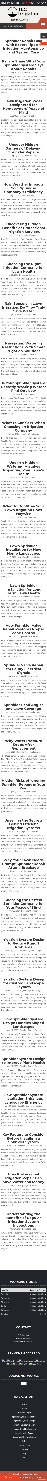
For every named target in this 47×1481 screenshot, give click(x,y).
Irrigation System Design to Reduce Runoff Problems (23, 943)
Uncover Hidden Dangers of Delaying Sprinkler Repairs (23, 148)
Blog (24, 1453)
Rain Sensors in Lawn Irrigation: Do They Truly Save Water (23, 307)
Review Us (10, 1477)
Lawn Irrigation (30, 116)
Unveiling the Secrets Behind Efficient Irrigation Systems (23, 824)
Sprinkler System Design (30, 1030)
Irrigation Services (29, 235)
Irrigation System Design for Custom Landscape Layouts (23, 983)
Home (24, 1404)
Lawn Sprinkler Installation (29, 557)
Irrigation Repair (30, 1185)
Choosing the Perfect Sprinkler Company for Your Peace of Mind (23, 904)
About (24, 1408)
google (24, 1383)
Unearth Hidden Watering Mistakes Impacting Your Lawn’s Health (23, 468)
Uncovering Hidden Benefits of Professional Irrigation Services (23, 228)
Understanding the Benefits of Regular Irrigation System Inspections (23, 1220)
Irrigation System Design (30, 950)
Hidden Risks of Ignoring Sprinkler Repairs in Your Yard (23, 784)
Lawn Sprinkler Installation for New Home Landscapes (23, 550)
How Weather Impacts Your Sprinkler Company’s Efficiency (23, 188)
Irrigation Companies (29, 275)
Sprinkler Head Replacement (29, 712)
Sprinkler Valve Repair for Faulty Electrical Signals (23, 669)
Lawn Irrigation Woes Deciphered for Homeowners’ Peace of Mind (23, 107)
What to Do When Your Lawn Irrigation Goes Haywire (23, 510)
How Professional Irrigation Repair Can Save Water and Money (23, 1178)
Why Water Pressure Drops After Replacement (23, 744)
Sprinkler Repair (30, 72)
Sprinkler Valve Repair (29, 636)
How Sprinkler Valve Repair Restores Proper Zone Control (23, 629)
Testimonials (24, 1445)
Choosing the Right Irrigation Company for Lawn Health (23, 268)
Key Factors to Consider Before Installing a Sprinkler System (23, 1138)
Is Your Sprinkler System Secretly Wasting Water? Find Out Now (23, 387)
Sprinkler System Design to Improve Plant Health (24, 1061)
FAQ (24, 1457)
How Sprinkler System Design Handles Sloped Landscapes (23, 1023)
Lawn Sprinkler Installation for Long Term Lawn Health (23, 589)
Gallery (24, 1441)
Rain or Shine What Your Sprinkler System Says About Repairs (23, 65)
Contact (24, 1449)
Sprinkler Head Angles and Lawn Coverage (23, 707)
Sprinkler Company (29, 195)
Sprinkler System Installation (30, 1106)
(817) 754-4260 (34, 2)
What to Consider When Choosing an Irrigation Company (23, 426)
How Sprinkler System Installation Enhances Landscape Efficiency (23, 1098)
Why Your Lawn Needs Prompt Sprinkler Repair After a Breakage (23, 864)
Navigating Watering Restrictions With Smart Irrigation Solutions (23, 347)
